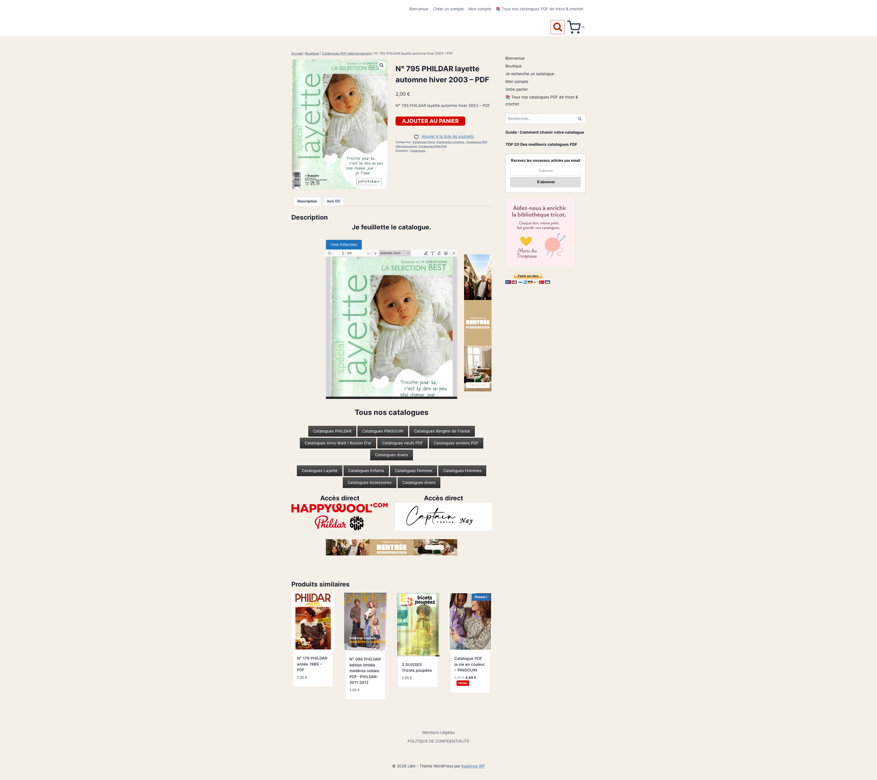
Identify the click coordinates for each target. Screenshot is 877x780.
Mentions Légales (438, 732)
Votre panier (516, 89)
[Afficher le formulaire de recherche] (558, 27)
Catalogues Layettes (450, 142)
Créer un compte (448, 9)
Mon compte (479, 9)
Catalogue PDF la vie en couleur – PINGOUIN (469, 664)
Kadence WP (473, 766)
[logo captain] (443, 517)
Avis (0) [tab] (333, 201)
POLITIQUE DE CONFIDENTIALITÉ (438, 741)
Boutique (513, 66)
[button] (382, 65)
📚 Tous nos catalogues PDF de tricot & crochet (539, 9)
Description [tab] (307, 201)
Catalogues (417, 150)
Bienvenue (418, 9)
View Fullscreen (343, 244)
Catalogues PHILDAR (432, 146)
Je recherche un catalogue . (530, 74)
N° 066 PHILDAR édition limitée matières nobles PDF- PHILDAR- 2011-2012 (365, 671)
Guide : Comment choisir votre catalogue (544, 132)
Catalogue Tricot (424, 142)
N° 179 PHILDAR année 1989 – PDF (312, 664)
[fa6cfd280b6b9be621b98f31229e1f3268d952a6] (339, 517)
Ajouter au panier (430, 121)
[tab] (332, 431)
